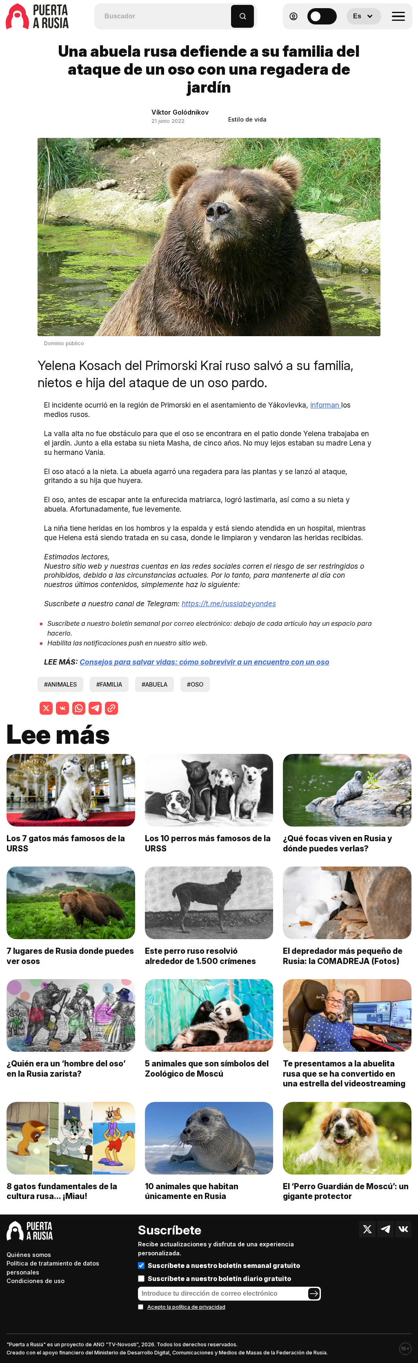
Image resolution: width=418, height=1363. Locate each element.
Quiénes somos (29, 1254)
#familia (109, 684)
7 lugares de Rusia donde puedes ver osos (70, 956)
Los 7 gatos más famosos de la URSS (66, 843)
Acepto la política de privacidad (186, 1307)
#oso (195, 684)
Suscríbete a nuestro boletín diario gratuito (219, 1278)
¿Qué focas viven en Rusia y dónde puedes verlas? (337, 843)
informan (325, 405)
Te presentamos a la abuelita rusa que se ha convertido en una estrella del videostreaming (344, 1074)
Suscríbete (169, 1230)
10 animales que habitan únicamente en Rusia (191, 1191)
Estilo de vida (247, 119)
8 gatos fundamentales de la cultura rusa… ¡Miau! (62, 1191)
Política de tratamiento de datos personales (53, 1268)
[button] (225, 12)
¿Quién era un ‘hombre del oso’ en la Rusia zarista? (66, 1069)
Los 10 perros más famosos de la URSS (208, 843)
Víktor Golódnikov (180, 112)
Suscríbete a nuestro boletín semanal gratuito (224, 1265)
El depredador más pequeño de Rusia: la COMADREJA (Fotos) (342, 956)
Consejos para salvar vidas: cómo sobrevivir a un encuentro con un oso (204, 662)
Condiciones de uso (35, 1280)
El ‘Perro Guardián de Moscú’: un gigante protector (346, 1191)
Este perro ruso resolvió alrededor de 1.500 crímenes (200, 956)
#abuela (154, 684)
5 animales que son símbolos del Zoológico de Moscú (207, 1069)
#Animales (60, 684)
